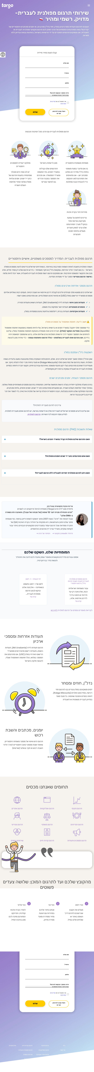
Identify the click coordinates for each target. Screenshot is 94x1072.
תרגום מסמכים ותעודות (25, 1050)
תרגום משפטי (45, 1059)
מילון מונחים (12, 1045)
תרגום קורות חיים (27, 1045)
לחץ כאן (54, 610)
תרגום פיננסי (45, 1045)
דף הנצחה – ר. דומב (33, 579)
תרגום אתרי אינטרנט (42, 1054)
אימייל (67, 73)
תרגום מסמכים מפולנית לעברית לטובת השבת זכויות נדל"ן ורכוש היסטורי (78, 581)
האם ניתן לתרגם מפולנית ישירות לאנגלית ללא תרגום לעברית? (62, 473)
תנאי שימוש (61, 1054)
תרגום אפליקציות (44, 1050)
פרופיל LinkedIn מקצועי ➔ (62, 533)
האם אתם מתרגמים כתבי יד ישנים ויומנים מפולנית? (67, 456)
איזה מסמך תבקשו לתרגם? (59, 93)
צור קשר (62, 1050)
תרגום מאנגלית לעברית (58, 1059)
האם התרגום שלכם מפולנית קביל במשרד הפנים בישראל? (64, 439)
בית (64, 1045)
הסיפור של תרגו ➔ (43, 533)
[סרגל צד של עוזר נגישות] (3, 54)
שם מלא (66, 63)
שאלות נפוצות (28, 1059)
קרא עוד (78, 601)
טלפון (67, 83)
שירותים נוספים (27, 1054)
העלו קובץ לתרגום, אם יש (58, 112)
